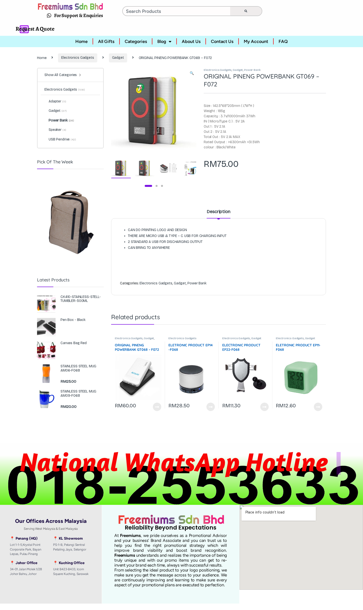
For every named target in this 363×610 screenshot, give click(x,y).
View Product (154, 407)
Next (185, 110)
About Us (191, 41)
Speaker (57, 130)
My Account (256, 41)
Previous (125, 110)
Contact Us (222, 41)
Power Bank (252, 70)
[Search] (246, 11)
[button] (192, 73)
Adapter (57, 101)
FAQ (283, 41)
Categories (136, 41)
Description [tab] (218, 211)
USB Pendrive (62, 139)
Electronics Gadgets (77, 58)
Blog (161, 41)
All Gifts (106, 41)
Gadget (118, 58)
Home (81, 41)
